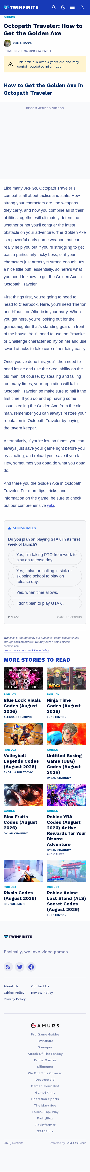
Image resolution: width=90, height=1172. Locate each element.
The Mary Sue (45, 1105)
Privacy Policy (15, 999)
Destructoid (45, 1079)
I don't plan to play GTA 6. (40, 603)
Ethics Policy (14, 992)
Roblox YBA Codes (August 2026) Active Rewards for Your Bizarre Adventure (66, 830)
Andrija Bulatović (18, 772)
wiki (50, 505)
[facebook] (31, 967)
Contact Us (40, 986)
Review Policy (42, 992)
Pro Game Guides (45, 1034)
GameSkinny (45, 1092)
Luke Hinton (56, 717)
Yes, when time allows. (37, 592)
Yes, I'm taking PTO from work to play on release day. (46, 557)
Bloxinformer (45, 1125)
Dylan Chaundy (59, 777)
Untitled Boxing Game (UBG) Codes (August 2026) (64, 764)
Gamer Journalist (45, 1086)
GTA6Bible (45, 1131)
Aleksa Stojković (18, 717)
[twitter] (19, 967)
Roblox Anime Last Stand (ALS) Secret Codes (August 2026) (66, 901)
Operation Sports (45, 1099)
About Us (11, 986)
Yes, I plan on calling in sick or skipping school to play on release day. (44, 576)
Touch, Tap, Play (45, 1112)
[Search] (54, 7)
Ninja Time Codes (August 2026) (64, 705)
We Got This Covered (45, 1073)
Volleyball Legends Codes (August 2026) (21, 761)
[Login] (81, 7)
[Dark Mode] (63, 7)
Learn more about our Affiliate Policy (26, 650)
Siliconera (45, 1066)
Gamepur (45, 1047)
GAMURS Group (76, 1143)
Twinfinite (45, 1041)
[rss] (8, 967)
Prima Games (45, 1060)
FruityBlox (45, 1118)
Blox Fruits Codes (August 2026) (20, 822)
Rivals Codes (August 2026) (20, 895)
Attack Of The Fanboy (45, 1054)
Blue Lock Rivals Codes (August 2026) (22, 705)
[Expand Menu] (72, 7)
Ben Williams (14, 904)
